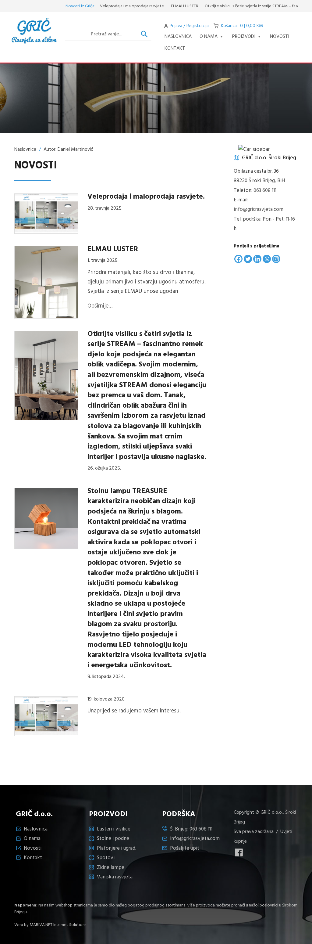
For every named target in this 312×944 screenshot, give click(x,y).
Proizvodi (243, 37)
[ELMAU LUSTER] (46, 281)
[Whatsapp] (267, 259)
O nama (209, 37)
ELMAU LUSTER (171, 6)
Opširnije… (100, 306)
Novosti (32, 848)
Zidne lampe (110, 867)
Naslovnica (178, 37)
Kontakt (175, 48)
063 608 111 (265, 190)
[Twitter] (248, 259)
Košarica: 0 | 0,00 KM (242, 26)
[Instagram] (276, 259)
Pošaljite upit (184, 848)
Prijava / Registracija (189, 26)
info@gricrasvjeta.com (258, 209)
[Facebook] (238, 259)
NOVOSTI (279, 37)
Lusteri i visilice (113, 829)
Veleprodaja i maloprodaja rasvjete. (118, 6)
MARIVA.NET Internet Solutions (58, 924)
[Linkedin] (257, 259)
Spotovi (106, 858)
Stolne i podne (113, 838)
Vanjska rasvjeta (115, 877)
